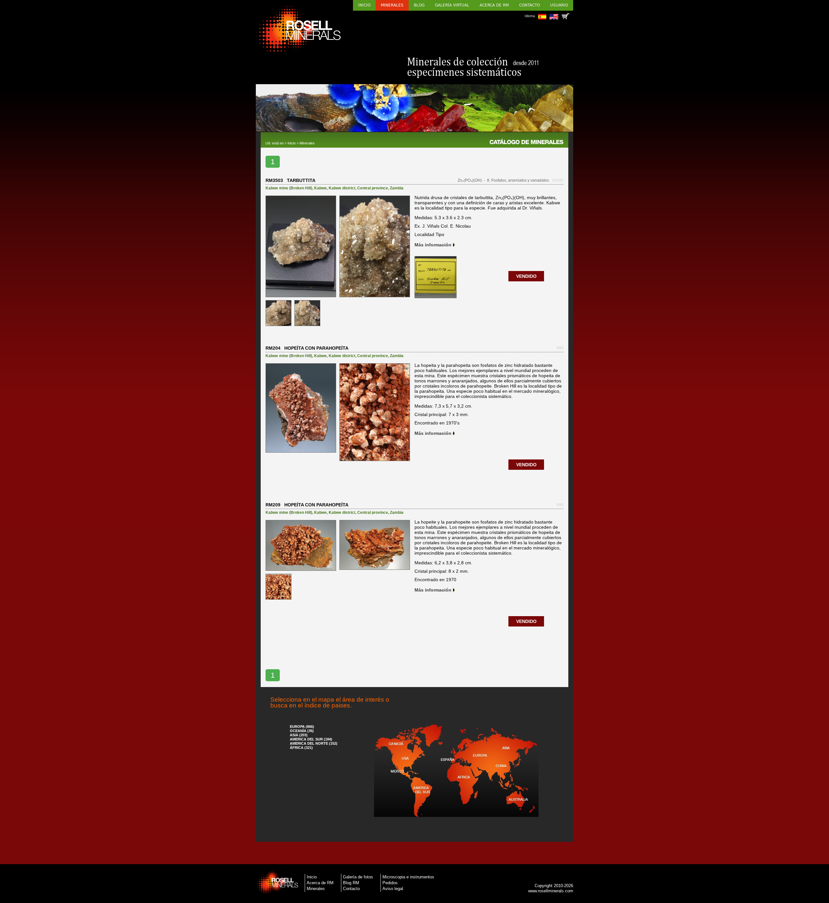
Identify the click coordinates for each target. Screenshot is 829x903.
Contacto (529, 5)
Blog (419, 5)
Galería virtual (452, 5)
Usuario (559, 5)
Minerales (392, 5)
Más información (432, 244)
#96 (560, 504)
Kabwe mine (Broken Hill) (289, 188)
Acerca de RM (494, 5)
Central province (372, 188)
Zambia (396, 188)
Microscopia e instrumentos (408, 877)
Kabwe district (342, 188)
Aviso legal (392, 888)
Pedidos (390, 882)
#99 (560, 348)
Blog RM (351, 882)
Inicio (364, 5)
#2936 (557, 180)
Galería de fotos (358, 877)
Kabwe (320, 188)
